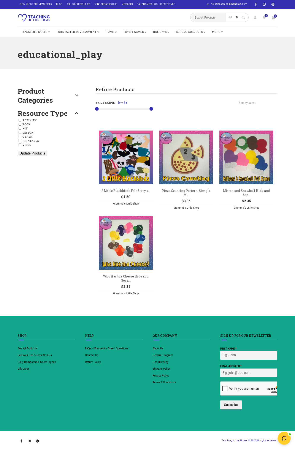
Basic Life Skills (34, 31)
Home (110, 31)
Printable (30, 140)
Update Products (32, 153)
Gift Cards (24, 368)
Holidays (160, 31)
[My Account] (255, 17)
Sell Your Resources (78, 4)
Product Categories (35, 95)
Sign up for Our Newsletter (36, 4)
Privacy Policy (161, 375)
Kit (25, 128)
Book (26, 124)
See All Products (27, 348)
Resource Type (43, 113)
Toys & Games (133, 31)
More (216, 31)
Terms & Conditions (164, 382)
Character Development (77, 31)
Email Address (230, 366)
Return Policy (93, 362)
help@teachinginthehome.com (229, 4)
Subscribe (231, 404)
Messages (127, 4)
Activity (29, 120)
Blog (59, 4)
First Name (228, 348)
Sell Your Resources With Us (35, 355)
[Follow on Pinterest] (273, 4)
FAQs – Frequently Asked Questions (106, 348)
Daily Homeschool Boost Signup (156, 4)
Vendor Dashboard (106, 4)
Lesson (27, 132)
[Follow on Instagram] (264, 4)
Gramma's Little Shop (126, 203)
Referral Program (163, 355)
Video (26, 145)
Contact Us (91, 355)
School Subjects (189, 31)
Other (27, 136)
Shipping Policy (161, 368)
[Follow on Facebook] (255, 4)
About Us (158, 348)
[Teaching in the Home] (34, 17)
